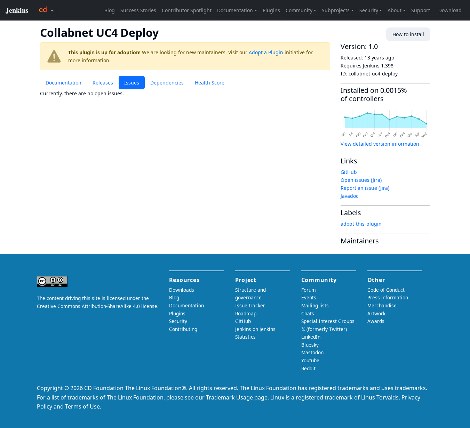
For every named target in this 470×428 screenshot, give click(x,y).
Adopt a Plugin (266, 52)
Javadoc (349, 196)
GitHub (349, 172)
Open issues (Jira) (361, 180)
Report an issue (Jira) (365, 188)
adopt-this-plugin (361, 223)
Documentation (63, 82)
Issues (131, 82)
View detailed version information (380, 143)
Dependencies (167, 82)
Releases (103, 82)
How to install (408, 34)
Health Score (209, 82)
